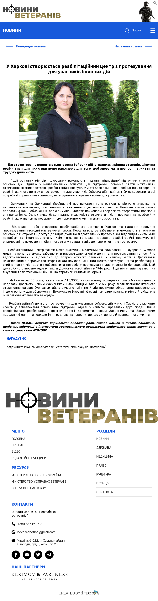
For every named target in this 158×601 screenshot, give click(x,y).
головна (18, 439)
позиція (102, 483)
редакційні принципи (29, 458)
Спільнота (104, 492)
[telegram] (49, 555)
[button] (155, 4)
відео (16, 451)
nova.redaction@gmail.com (36, 532)
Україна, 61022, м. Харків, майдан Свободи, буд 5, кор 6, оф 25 (41, 542)
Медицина (104, 456)
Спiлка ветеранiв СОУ (29, 488)
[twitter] (38, 555)
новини (12, 30)
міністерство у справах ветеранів (39, 481)
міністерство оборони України (36, 475)
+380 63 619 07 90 (30, 524)
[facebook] (16, 555)
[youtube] (27, 555)
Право (101, 465)
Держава (103, 447)
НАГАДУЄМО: (17, 338)
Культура (103, 474)
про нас (18, 445)
